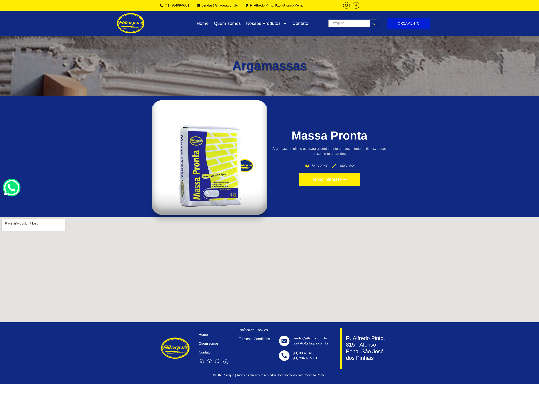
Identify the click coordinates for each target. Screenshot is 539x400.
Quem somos (227, 23)
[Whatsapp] (225, 361)
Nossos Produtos (263, 23)
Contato (300, 23)
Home (203, 23)
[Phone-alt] (217, 361)
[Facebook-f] (356, 5)
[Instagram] (346, 5)
